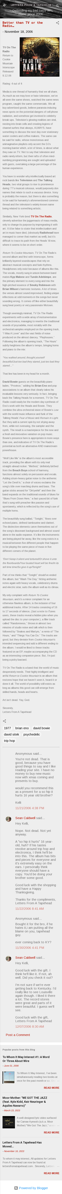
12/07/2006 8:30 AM (29, 1026)
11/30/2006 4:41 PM (29, 947)
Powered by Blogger (33, 1188)
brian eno (22, 728)
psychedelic (32, 734)
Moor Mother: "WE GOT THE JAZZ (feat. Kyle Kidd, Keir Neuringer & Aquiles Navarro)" (25, 1101)
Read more (51, 1087)
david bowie (41, 728)
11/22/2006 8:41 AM (29, 908)
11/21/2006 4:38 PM (29, 808)
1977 (7, 728)
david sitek (11, 734)
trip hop (9, 740)
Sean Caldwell (25, 818)
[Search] (57, 6)
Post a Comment (18, 1035)
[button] (57, 23)
